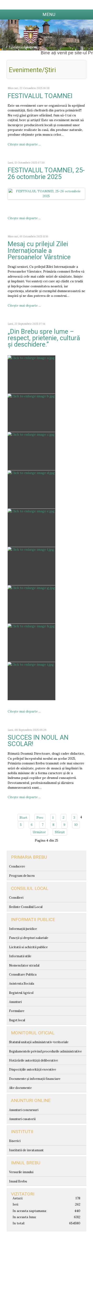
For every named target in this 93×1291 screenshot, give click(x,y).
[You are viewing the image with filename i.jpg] (31, 681)
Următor (39, 832)
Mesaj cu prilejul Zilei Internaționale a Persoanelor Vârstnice (39, 250)
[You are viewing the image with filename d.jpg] (31, 489)
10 (76, 824)
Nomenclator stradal (24, 965)
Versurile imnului (21, 1172)
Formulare (16, 1011)
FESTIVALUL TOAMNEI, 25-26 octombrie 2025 (46, 173)
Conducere (17, 866)
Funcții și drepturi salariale (28, 938)
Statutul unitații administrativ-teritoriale (38, 1042)
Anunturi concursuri (23, 1110)
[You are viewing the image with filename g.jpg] (31, 604)
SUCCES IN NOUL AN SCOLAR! (38, 741)
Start (23, 817)
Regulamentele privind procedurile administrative (45, 1051)
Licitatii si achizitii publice (28, 947)
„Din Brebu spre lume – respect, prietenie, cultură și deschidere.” (44, 338)
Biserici (15, 1141)
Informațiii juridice (23, 929)
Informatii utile (20, 956)
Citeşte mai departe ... (24, 144)
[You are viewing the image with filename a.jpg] (31, 374)
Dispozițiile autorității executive (32, 1069)
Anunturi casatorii (22, 1119)
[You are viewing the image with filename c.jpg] (31, 451)
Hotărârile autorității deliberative (33, 1060)
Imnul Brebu (18, 1181)
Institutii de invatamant (26, 1150)
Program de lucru (22, 876)
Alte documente (20, 1088)
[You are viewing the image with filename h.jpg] (31, 643)
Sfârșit (60, 832)
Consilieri (16, 898)
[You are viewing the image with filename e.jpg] (31, 528)
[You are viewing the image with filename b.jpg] (31, 413)
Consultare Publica (22, 974)
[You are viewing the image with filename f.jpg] (31, 566)
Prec (39, 817)
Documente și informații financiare (34, 1079)
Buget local (17, 1020)
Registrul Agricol (21, 993)
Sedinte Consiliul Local (25, 907)
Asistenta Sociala (21, 984)
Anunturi (15, 1002)
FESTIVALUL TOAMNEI (40, 96)
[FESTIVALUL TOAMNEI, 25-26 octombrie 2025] (46, 193)
